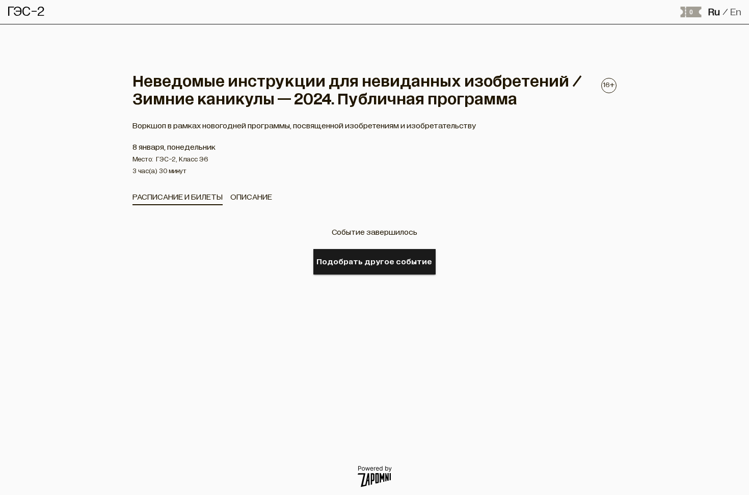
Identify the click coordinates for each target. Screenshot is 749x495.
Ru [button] (714, 12)
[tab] (177, 197)
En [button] (735, 12)
